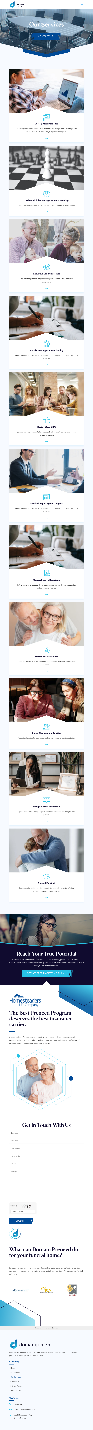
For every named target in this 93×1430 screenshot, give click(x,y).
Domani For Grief (46, 883)
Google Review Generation (46, 806)
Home (12, 1368)
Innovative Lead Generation (46, 274)
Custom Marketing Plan (46, 124)
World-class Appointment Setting (46, 350)
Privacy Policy (16, 1386)
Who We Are (15, 1373)
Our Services (15, 1377)
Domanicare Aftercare (46, 656)
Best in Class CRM (46, 427)
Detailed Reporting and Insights (46, 503)
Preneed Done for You (43, 1328)
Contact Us (15, 1382)
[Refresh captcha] (34, 1205)
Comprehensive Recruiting (46, 580)
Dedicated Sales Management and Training (46, 200)
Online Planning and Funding (46, 733)
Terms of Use (15, 1391)
